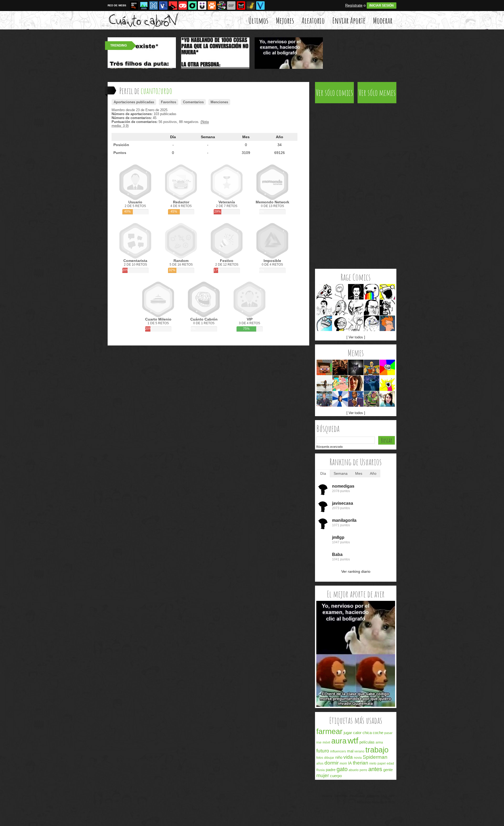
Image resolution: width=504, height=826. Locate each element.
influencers (338, 751)
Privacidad (357, 796)
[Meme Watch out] (324, 307)
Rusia (320, 770)
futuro (322, 750)
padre (330, 769)
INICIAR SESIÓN (381, 5)
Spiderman (375, 757)
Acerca (327, 796)
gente (388, 769)
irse (319, 742)
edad (390, 763)
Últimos (258, 20)
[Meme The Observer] (356, 292)
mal (350, 751)
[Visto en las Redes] (163, 5)
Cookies (373, 796)
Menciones (219, 102)
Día (173, 137)
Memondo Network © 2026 (376, 802)
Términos (341, 796)
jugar (348, 732)
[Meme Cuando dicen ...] (324, 383)
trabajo (376, 750)
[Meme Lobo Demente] (356, 367)
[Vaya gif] (231, 5)
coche (378, 732)
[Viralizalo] (260, 5)
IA (350, 763)
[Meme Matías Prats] (324, 399)
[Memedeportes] (153, 5)
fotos (319, 758)
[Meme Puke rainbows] (371, 292)
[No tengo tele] (221, 5)
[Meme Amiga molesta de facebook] (340, 399)
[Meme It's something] (340, 292)
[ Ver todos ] (355, 337)
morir (343, 763)
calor (357, 732)
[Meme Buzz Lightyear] (371, 399)
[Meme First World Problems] (356, 383)
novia (358, 758)
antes (375, 769)
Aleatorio (313, 20)
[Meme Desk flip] (356, 323)
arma (379, 742)
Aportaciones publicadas (134, 102)
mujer (322, 775)
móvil (326, 742)
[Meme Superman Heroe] (340, 367)
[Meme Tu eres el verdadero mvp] (356, 399)
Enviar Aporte (348, 20)
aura (338, 741)
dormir (331, 763)
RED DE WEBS (117, 5)
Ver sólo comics (334, 92)
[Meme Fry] (387, 323)
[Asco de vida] (134, 5)
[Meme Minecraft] (324, 367)
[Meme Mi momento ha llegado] (371, 383)
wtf (353, 740)
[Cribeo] (192, 5)
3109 (246, 153)
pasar (388, 733)
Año (279, 137)
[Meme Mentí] (324, 323)
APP (392, 796)
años (319, 763)
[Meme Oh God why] (387, 307)
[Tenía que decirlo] (241, 5)
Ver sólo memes (377, 92)
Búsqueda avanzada (329, 446)
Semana (208, 137)
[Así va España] (173, 5)
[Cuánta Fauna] (212, 5)
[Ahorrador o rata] (250, 5)
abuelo (354, 770)
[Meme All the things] (387, 292)
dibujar (329, 758)
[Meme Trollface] (387, 367)
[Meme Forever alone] (371, 323)
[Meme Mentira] (340, 323)
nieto (372, 763)
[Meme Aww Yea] (340, 307)
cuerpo (336, 775)
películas (367, 742)
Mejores (285, 20)
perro (363, 770)
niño (338, 757)
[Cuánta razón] (144, 5)
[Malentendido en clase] (355, 706)
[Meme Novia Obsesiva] (387, 399)
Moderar (382, 20)
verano (359, 751)
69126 (279, 153)
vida (348, 757)
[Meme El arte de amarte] (371, 367)
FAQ (384, 796)
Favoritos (168, 102)
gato (342, 769)
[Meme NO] (356, 307)
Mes (246, 137)
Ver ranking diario (355, 571)
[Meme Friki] (371, 307)
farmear (329, 731)
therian (360, 763)
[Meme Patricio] (340, 383)
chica (367, 732)
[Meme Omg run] (324, 292)
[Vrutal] (182, 5)
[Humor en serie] (202, 5)
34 (279, 145)
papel (381, 763)
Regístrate (354, 5)
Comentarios (193, 102)
